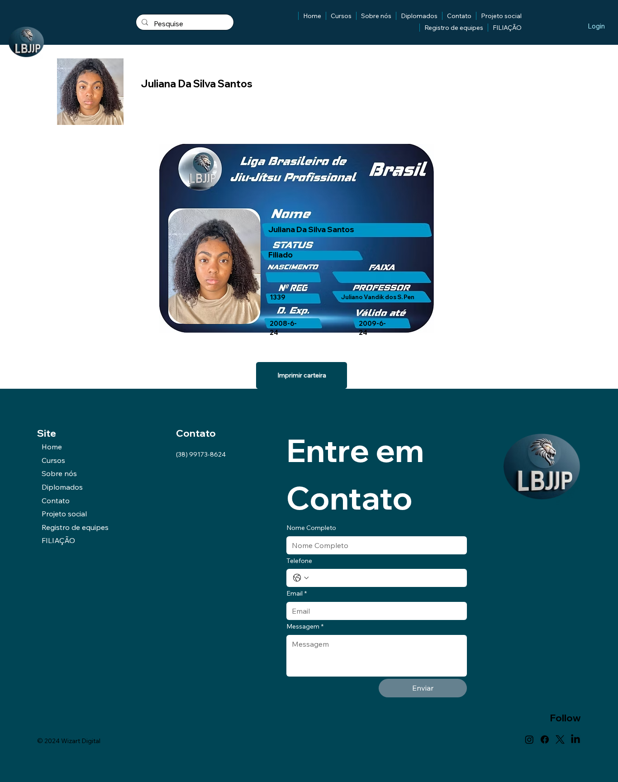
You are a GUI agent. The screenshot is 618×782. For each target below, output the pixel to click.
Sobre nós (59, 473)
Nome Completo (311, 528)
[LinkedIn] (575, 739)
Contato (56, 500)
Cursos (53, 460)
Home (52, 446)
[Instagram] (529, 739)
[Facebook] (544, 739)
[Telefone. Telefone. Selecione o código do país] (301, 577)
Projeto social (64, 513)
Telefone (299, 561)
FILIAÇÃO (58, 540)
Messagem (304, 626)
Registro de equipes (75, 527)
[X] (560, 739)
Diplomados (62, 486)
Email (296, 593)
